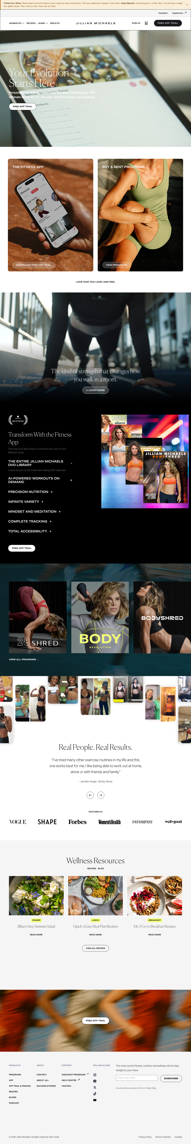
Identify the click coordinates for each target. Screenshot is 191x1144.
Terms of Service (163, 1137)
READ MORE (36, 935)
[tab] (41, 465)
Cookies (178, 1137)
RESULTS (55, 23)
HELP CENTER (69, 1080)
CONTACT (42, 1074)
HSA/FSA (66, 1086)
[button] (16, 23)
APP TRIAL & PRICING (20, 1086)
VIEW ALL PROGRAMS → (24, 659)
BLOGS (12, 1097)
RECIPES (31, 23)
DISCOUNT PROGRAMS (74, 1074)
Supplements (177, 13)
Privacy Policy (150, 1088)
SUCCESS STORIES (46, 1086)
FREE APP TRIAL (168, 23)
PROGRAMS (15, 1074)
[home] (95, 20)
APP (11, 1080)
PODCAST (14, 1103)
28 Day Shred (105, 781)
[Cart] (146, 23)
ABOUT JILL (43, 1080)
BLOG (101, 868)
